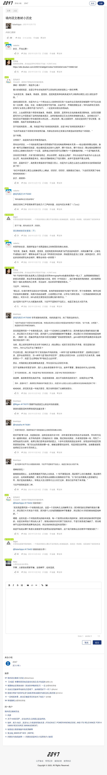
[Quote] (28, 585)
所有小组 (18, 3)
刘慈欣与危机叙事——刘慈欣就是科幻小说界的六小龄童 (30, 736)
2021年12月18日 (34, 306)
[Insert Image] (46, 585)
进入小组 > (17, 665)
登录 (92, 3)
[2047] (8, 663)
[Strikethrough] (17, 585)
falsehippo (16, 24)
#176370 (25, 404)
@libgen (16, 404)
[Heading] (22, 585)
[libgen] (8, 218)
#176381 (27, 424)
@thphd (54, 689)
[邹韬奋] (8, 62)
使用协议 (67, 760)
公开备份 (39, 760)
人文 (15, 10)
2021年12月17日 (29, 24)
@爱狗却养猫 (51, 685)
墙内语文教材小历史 (16, 678)
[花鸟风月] (8, 81)
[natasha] (8, 47)
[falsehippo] (8, 26)
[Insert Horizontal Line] (36, 585)
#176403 (28, 549)
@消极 (48, 696)
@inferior (59, 693)
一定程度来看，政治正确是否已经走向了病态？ (27, 696)
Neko (15, 561)
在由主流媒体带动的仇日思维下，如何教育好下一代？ (29, 689)
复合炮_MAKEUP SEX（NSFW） (21, 733)
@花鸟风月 (18, 193)
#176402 (28, 502)
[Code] (32, 585)
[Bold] (9, 585)
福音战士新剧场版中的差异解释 (20, 729)
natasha (16, 45)
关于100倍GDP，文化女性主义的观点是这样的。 (27, 718)
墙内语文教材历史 (12, 711)
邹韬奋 (15, 61)
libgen (15, 217)
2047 (26, 3)
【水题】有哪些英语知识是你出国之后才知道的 (27, 681)
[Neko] (8, 563)
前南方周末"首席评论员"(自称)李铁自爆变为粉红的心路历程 (31, 693)
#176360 (27, 193)
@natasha (17, 424)
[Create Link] (42, 585)
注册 (101, 3)
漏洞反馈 (58, 760)
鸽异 (9, 715)
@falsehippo (18, 502)
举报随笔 (11, 700)
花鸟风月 (16, 79)
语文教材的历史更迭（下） (25, 230)
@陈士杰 (49, 681)
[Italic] (13, 585)
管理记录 (49, 760)
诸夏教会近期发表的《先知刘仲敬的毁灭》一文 (27, 685)
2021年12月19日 (34, 572)
